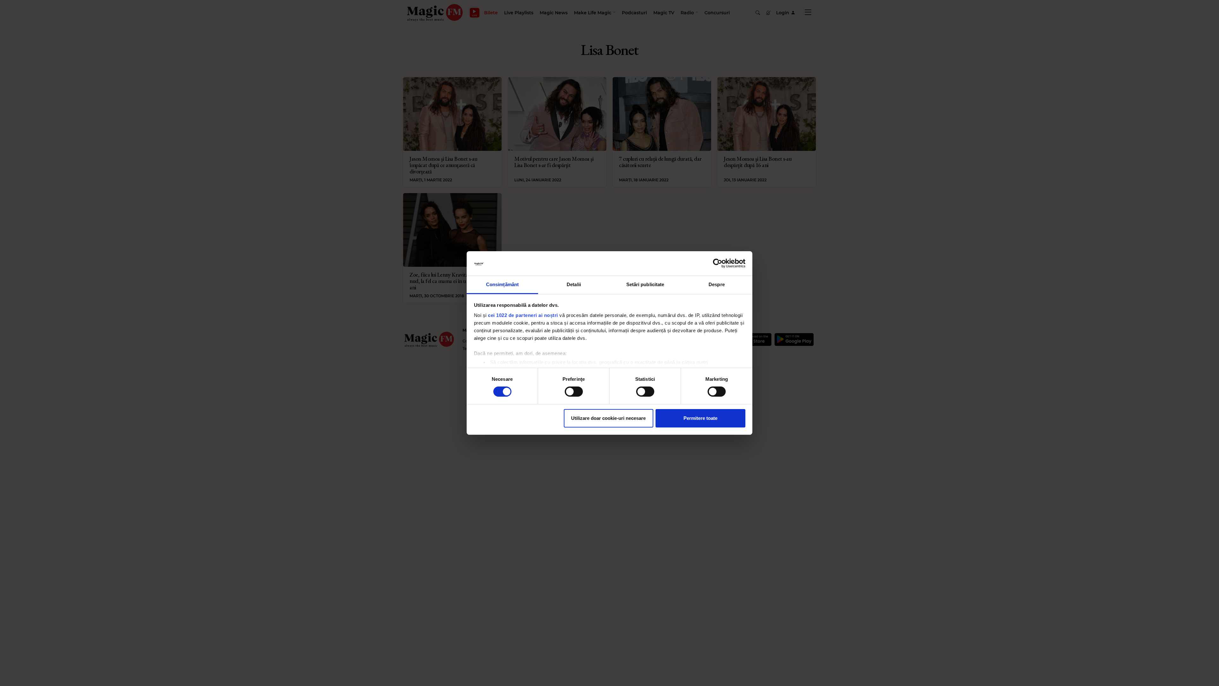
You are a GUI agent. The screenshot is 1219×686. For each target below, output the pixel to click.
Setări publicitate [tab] (645, 284)
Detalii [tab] (574, 284)
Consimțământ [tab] (502, 284)
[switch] (574, 392)
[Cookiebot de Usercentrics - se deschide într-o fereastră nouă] (717, 263)
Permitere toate (700, 418)
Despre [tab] (717, 284)
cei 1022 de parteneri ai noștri (523, 315)
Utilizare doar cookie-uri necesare (608, 418)
